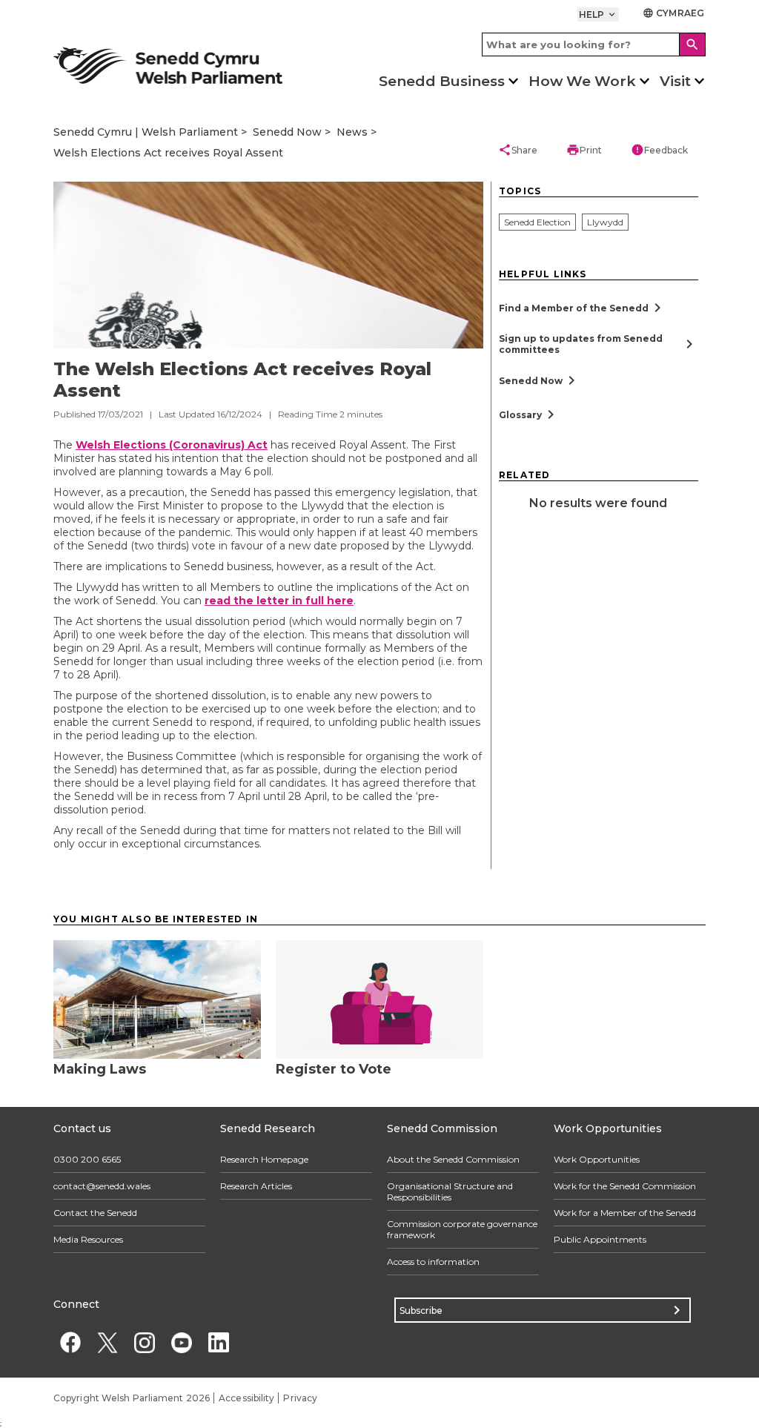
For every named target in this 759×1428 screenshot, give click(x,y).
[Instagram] (144, 1342)
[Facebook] (70, 1342)
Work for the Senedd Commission (625, 1185)
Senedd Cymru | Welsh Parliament (145, 132)
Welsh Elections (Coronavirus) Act (172, 445)
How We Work (582, 81)
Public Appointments (600, 1239)
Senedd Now (287, 132)
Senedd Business (442, 81)
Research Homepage (264, 1159)
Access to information (433, 1261)
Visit (675, 81)
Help (598, 14)
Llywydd (605, 222)
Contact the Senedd (95, 1212)
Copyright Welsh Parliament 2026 (131, 1398)
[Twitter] (107, 1342)
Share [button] (517, 149)
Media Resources (88, 1239)
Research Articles (256, 1185)
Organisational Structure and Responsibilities (450, 1191)
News (352, 132)
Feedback (659, 149)
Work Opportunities (597, 1159)
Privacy (300, 1398)
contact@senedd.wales (101, 1185)
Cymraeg (673, 13)
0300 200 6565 (87, 1159)
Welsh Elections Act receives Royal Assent (168, 152)
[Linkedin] (218, 1342)
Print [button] (584, 149)
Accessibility (246, 1398)
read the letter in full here (279, 600)
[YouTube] (181, 1342)
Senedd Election (537, 222)
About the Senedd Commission (453, 1159)
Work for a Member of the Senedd (625, 1212)
